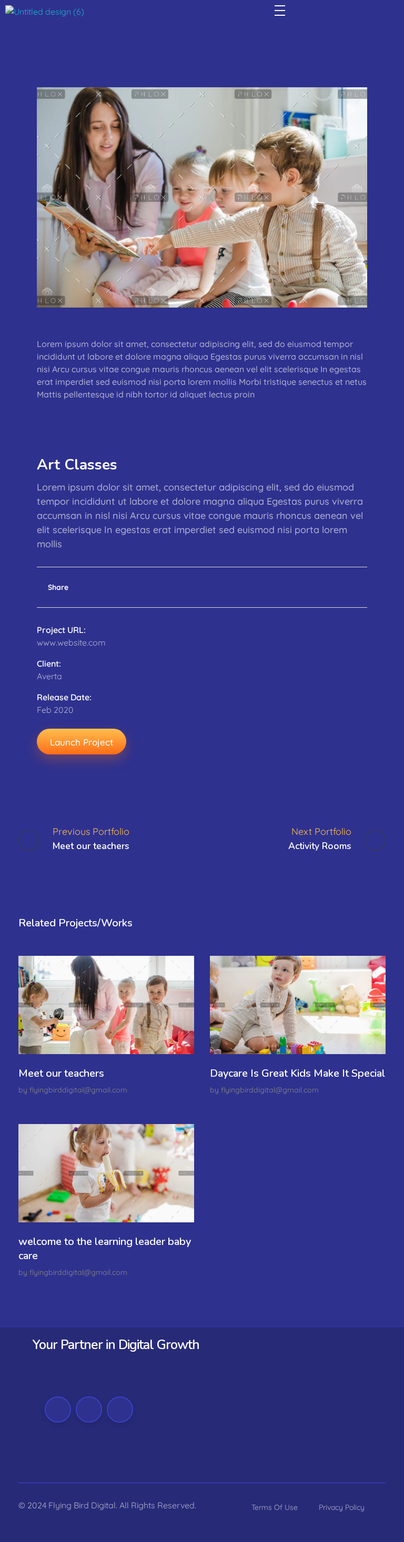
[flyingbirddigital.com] (44, 16)
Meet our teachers (61, 1073)
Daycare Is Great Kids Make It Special (297, 1073)
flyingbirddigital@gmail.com (78, 1090)
